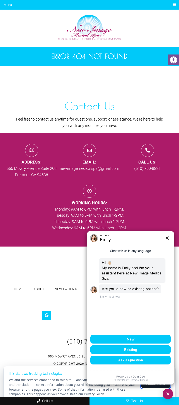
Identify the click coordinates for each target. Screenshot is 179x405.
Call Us (47, 401)
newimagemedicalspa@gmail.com (89, 168)
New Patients (66, 289)
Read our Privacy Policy (86, 394)
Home (18, 289)
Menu (8, 5)
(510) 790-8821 (147, 168)
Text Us (136, 401)
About (39, 289)
